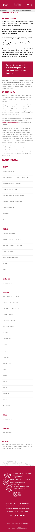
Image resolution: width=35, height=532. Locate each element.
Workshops (9, 508)
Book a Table (17, 503)
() (6, 5)
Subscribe (22, 508)
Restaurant (9, 503)
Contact (15, 508)
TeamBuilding (28, 506)
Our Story (6, 506)
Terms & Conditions (12, 511)
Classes (20, 506)
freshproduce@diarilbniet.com (10, 122)
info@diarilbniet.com (9, 45)
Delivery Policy (24, 511)
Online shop (25, 503)
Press (28, 508)
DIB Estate (13, 506)
